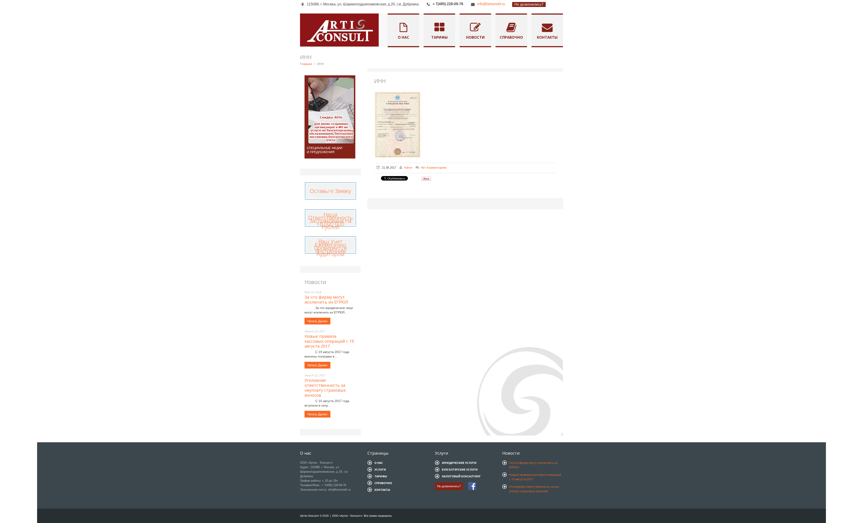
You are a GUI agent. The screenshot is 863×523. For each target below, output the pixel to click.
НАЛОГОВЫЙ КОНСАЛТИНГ (461, 476)
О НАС (378, 463)
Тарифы (439, 37)
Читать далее (317, 321)
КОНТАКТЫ (382, 490)
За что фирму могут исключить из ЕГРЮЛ (326, 299)
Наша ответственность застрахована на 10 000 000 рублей (330, 221)
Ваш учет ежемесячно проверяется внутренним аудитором (330, 248)
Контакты (547, 37)
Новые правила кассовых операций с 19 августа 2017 (329, 341)
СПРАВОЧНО (383, 483)
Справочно (511, 37)
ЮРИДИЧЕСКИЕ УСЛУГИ (459, 463)
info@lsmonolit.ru (491, 4)
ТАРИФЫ (380, 476)
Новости (475, 37)
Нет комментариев (434, 167)
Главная (306, 64)
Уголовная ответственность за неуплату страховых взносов (325, 388)
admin (408, 167)
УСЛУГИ (380, 470)
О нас (403, 37)
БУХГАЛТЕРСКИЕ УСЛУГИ (460, 470)
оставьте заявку (330, 189)
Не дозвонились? (528, 4)
